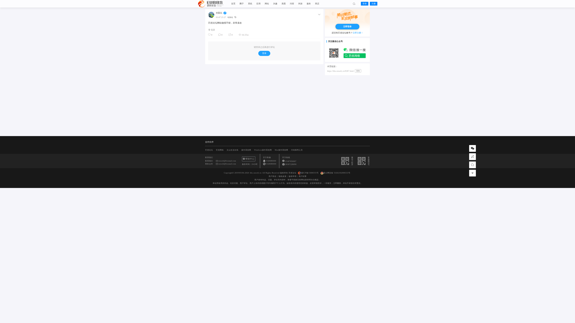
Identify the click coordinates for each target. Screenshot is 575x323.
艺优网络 (220, 150)
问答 (292, 4)
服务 (309, 4)
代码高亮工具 (297, 150)
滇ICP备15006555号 (310, 173)
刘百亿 (219, 13)
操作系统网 (246, 150)
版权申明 (292, 176)
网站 (267, 4)
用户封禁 (303, 176)
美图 (284, 4)
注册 (374, 4)
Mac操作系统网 (281, 150)
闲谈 (300, 4)
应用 (258, 4)
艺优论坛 (213, 3)
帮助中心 (249, 159)
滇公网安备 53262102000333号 (336, 173)
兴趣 (275, 4)
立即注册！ (358, 33)
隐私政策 (282, 176)
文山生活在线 (232, 150)
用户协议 (272, 176)
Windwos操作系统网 (263, 150)
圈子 (242, 4)
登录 (365, 4)
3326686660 (271, 161)
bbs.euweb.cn (255, 173)
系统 (250, 4)
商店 (317, 4)
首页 (233, 4)
